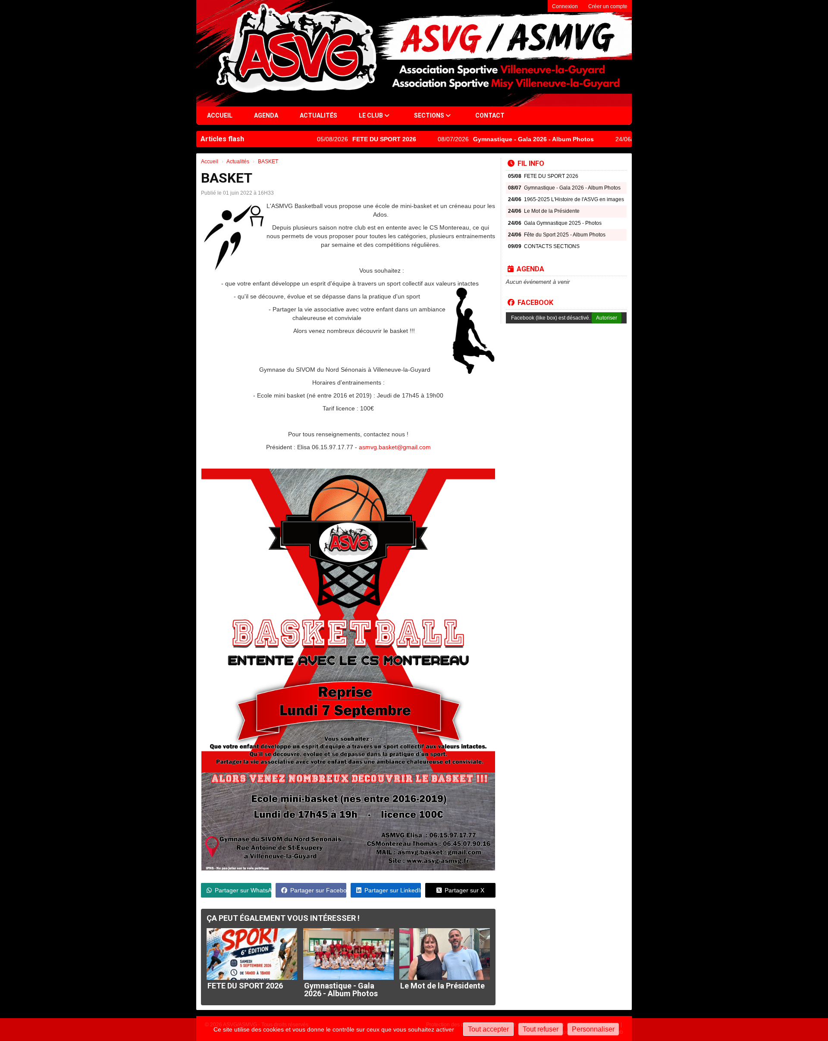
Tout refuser (540, 1029)
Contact (490, 115)
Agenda (266, 115)
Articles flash (222, 139)
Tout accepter (488, 1029)
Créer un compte (607, 6)
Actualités (318, 115)
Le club (371, 115)
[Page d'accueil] (220, 53)
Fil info (531, 163)
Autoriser (606, 318)
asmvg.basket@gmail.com (395, 447)
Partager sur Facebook (318, 890)
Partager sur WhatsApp (243, 890)
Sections (429, 115)
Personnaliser (593, 1029)
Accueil (219, 115)
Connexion (565, 6)
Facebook (535, 302)
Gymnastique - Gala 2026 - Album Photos (498, 139)
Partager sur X (464, 890)
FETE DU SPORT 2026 (349, 139)
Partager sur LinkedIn (392, 890)
